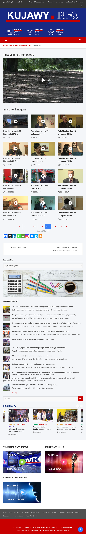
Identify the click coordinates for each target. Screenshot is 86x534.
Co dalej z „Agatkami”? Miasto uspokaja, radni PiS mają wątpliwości (39, 348)
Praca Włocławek (31, 516)
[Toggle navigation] (6, 40)
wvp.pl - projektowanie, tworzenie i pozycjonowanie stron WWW (47, 530)
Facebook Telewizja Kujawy (37, 2)
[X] (10, 236)
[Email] (23, 236)
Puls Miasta (18, 424)
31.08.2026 (13, 432)
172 (41, 226)
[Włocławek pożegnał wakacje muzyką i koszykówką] (6, 359)
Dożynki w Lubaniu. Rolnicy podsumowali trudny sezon (33, 364)
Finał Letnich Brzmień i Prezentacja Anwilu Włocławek (33, 339)
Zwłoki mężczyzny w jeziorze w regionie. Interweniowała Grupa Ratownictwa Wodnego (46, 323)
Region (11, 424)
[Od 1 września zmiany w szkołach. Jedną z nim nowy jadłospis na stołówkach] (6, 309)
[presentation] (77, 406)
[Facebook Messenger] (32, 236)
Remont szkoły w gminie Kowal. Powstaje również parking (35, 385)
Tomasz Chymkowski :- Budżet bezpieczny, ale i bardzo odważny (65, 249)
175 (60, 226)
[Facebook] (81, 6)
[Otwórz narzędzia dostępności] (80, 529)
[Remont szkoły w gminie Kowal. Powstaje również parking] (6, 387)
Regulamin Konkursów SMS (31, 512)
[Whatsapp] (19, 236)
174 (54, 226)
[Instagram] (27, 236)
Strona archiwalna (18, 516)
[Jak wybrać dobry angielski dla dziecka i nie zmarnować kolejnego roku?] (6, 334)
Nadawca (6, 516)
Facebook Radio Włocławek (74, 2)
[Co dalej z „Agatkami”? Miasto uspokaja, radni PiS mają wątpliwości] (6, 350)
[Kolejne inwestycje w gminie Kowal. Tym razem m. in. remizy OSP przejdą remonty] (6, 318)
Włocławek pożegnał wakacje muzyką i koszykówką (32, 356)
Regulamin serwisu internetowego (53, 512)
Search (80, 398)
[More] (40, 236)
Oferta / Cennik (14, 512)
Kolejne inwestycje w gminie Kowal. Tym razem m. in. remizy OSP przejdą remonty (44, 315)
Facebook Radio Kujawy (55, 2)
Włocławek (36, 424)
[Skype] (36, 236)
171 (34, 226)
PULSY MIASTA (9, 406)
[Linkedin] (14, 236)
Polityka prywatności (74, 512)
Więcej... (15, 393)
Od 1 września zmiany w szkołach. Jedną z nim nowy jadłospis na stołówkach (42, 307)
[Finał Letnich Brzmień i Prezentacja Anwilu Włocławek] (6, 342)
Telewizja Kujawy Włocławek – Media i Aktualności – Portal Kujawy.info (48, 527)
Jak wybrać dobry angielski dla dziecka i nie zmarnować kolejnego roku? (40, 331)
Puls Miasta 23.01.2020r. (17, 248)
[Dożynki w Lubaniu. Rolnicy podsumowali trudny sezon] (6, 367)
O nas (5, 512)
